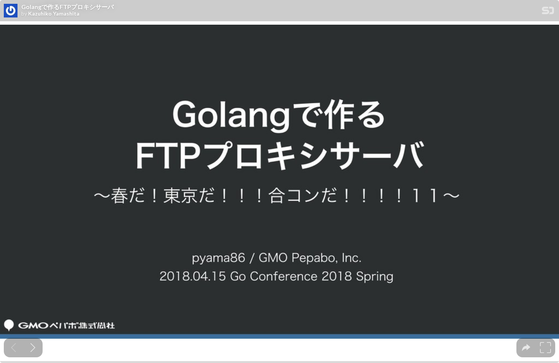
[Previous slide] (13, 347)
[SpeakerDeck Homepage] (548, 12)
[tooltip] (526, 347)
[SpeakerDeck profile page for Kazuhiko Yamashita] (10, 11)
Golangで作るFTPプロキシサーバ (67, 7)
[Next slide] (32, 347)
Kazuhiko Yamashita (53, 13)
